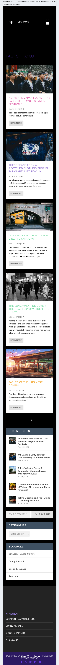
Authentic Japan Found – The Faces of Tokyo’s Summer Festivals (29, 101)
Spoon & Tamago (17, 569)
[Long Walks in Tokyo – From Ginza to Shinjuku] (29, 217)
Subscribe (42, 514)
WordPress (31, 658)
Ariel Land (14, 576)
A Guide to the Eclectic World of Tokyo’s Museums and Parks (34, 485)
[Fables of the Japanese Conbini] (29, 363)
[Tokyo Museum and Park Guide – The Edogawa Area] (12, 500)
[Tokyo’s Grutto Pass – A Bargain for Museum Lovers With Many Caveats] (12, 470)
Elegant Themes (30, 656)
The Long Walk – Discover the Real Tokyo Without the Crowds (29, 309)
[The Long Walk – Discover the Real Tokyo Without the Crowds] (29, 287)
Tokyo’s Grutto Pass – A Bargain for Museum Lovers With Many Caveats (32, 471)
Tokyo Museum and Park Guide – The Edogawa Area (34, 499)
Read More (16, 123)
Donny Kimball (16, 561)
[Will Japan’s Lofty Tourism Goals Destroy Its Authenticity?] (12, 456)
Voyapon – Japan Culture (22, 554)
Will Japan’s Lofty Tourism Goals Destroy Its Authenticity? (34, 456)
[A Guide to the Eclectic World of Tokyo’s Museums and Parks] (12, 486)
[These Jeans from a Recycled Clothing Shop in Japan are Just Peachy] (29, 146)
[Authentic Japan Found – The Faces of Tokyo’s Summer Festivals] (29, 79)
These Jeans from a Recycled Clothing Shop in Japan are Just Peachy (28, 168)
